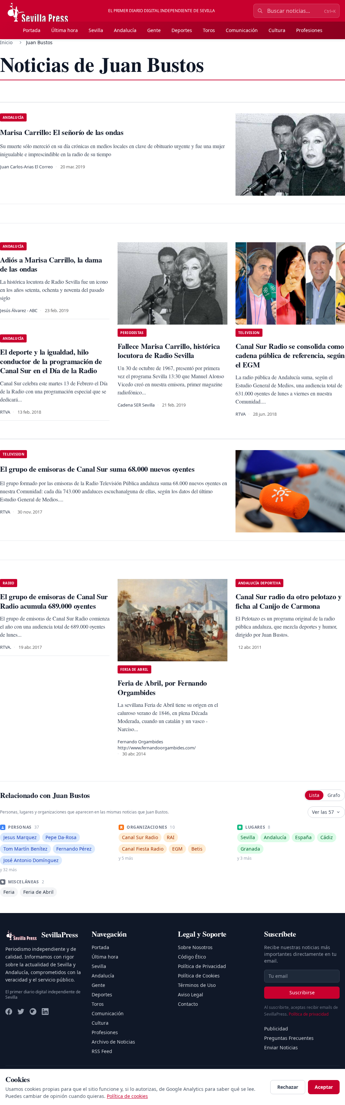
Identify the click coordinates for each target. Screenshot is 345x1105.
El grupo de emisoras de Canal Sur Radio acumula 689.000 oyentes (54, 601)
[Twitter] (21, 1011)
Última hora (64, 30)
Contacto (188, 1004)
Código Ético (192, 957)
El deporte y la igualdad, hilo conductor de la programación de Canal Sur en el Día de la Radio (51, 361)
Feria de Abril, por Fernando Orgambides (162, 687)
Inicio (6, 42)
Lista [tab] (314, 795)
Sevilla (96, 30)
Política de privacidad (308, 1014)
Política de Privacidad (202, 966)
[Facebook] (8, 1011)
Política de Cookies (199, 975)
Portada (31, 30)
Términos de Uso (197, 985)
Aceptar (324, 1087)
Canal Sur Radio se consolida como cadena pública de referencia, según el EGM (290, 355)
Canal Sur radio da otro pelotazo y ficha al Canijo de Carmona (289, 601)
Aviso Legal (190, 994)
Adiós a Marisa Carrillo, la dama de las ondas (51, 264)
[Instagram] (33, 1011)
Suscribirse (302, 992)
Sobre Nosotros (195, 947)
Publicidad (276, 1028)
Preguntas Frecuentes (289, 1038)
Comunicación (242, 30)
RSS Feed (102, 1051)
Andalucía (125, 30)
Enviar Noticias (281, 1047)
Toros (209, 30)
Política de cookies (127, 1096)
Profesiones (309, 30)
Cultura (277, 30)
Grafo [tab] (333, 795)
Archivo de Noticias (113, 1042)
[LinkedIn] (45, 1011)
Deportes (181, 30)
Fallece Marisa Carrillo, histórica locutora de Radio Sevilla (169, 350)
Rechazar (287, 1087)
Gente (154, 30)
